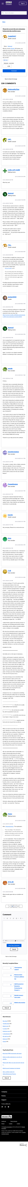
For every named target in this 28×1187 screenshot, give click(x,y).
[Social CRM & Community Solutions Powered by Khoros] (23, 1183)
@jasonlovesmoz (10, 860)
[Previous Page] (7, 945)
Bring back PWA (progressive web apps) (13, 1092)
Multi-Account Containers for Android (12, 1107)
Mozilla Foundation (5, 1167)
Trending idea (6, 1062)
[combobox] (14, 13)
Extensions (6, 63)
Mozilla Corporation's (8, 1166)
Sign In (23, 3)
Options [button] (26, 22)
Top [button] (2, 1183)
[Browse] (2, 3)
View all (7, 1047)
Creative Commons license (7, 1173)
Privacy (3, 1162)
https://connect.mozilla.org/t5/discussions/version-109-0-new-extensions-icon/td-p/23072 (14, 322)
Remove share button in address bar (19, 1016)
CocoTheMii (9, 272)
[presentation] (4, 957)
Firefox (14, 48)
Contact (19, 1162)
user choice (12, 63)
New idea (5, 1060)
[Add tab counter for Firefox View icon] (20, 79)
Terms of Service (14, 1160)
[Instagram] (5, 1146)
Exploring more (6, 1070)
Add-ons (6, 60)
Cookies (11, 1162)
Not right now (6, 1075)
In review (5, 1067)
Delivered (10, 46)
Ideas (3, 22)
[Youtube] (8, 1146)
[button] (4, 66)
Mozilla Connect (9, 3)
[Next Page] (21, 945)
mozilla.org (3, 1160)
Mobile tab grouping (19, 1041)
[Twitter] (2, 1146)
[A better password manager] (22, 79)
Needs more (6, 1065)
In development (7, 1073)
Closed (4, 1080)
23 (18, 945)
